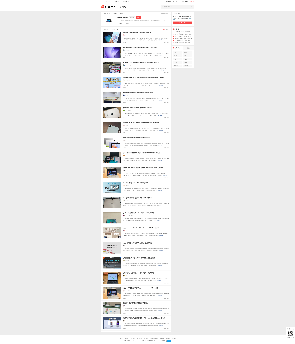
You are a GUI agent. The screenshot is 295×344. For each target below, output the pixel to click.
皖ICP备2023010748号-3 (147, 340)
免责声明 (168, 338)
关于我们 (121, 338)
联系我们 (127, 338)
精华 (167, 29)
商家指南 (162, 338)
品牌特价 (117, 1)
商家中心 (168, 1)
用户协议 (133, 338)
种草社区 (125, 1)
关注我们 (175, 1)
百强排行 (130, 340)
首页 (110, 13)
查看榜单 (132, 17)
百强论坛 (115, 13)
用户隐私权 (139, 338)
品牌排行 (108, 1)
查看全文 (160, 40)
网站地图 (174, 338)
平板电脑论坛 (122, 13)
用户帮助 (146, 338)
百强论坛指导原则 (154, 338)
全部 (164, 29)
